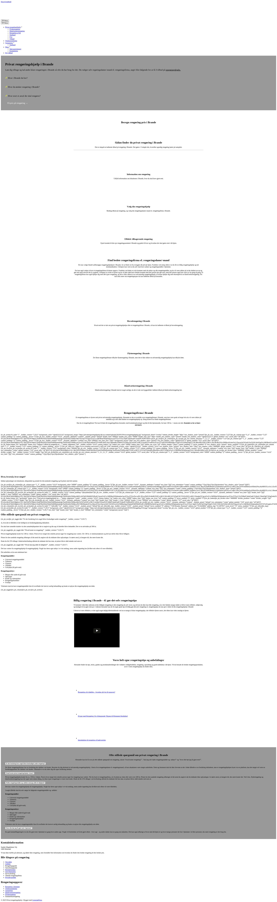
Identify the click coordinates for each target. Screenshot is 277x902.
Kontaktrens (14, 51)
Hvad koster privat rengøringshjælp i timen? (19, 773)
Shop (7, 47)
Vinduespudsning (11, 41)
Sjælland (12, 35)
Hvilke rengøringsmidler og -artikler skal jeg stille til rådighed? (25, 783)
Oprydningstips (10, 872)
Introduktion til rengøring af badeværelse (92, 740)
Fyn (11, 37)
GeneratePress (37, 900)
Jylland (12, 39)
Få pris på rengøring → (17, 103)
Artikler (7, 864)
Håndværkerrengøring (17, 31)
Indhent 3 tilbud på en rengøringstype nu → (138, 398)
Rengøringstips (10, 870)
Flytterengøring (15, 29)
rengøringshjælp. (173, 70)
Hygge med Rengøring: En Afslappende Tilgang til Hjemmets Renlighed (103, 716)
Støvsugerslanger (15, 49)
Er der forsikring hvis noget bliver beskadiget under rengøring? (25, 763)
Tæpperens (9, 43)
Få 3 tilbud (9, 53)
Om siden (8, 862)
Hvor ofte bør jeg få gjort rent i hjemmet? (18, 828)
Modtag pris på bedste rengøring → (138, 282)
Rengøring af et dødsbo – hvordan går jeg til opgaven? (96, 692)
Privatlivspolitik (10, 877)
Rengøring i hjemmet (12, 887)
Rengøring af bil (15, 33)
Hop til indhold (6, 2)
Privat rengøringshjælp (13, 27)
